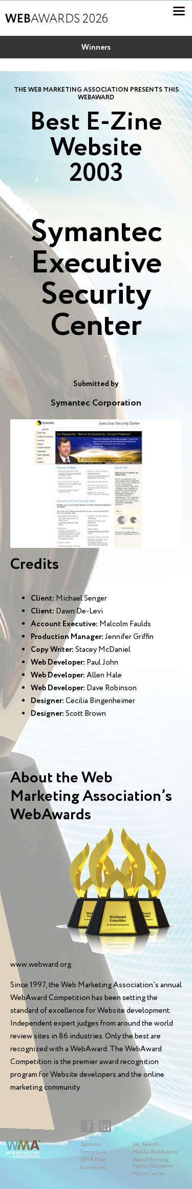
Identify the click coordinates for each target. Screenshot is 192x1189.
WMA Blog (92, 1160)
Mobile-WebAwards (155, 1152)
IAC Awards (146, 1145)
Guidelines (93, 1168)
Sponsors (90, 1145)
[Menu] (178, 11)
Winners (96, 47)
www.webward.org (40, 964)
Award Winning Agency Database (153, 1163)
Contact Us (93, 1152)
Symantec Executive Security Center (96, 279)
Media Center (149, 1174)
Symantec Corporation (96, 403)
